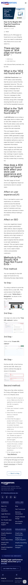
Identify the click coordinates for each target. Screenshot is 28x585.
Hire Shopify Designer (19, 546)
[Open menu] (25, 3)
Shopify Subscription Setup (7, 538)
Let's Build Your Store (9, 568)
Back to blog (15, 473)
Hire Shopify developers (19, 522)
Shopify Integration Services (7, 548)
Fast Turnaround (20, 509)
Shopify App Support (4, 523)
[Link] (14, 497)
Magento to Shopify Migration (20, 538)
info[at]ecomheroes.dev (10, 493)
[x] (2, 497)
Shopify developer (9, 464)
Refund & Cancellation (19, 513)
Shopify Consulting (21, 542)
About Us (4, 506)
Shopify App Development (19, 534)
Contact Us (4, 517)
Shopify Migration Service (6, 534)
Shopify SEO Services (5, 543)
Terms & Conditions (4, 510)
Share (7, 31)
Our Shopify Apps (6, 520)
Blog (16, 506)
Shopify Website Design (20, 517)
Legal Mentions (5, 514)
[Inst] (10, 497)
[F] (6, 497)
